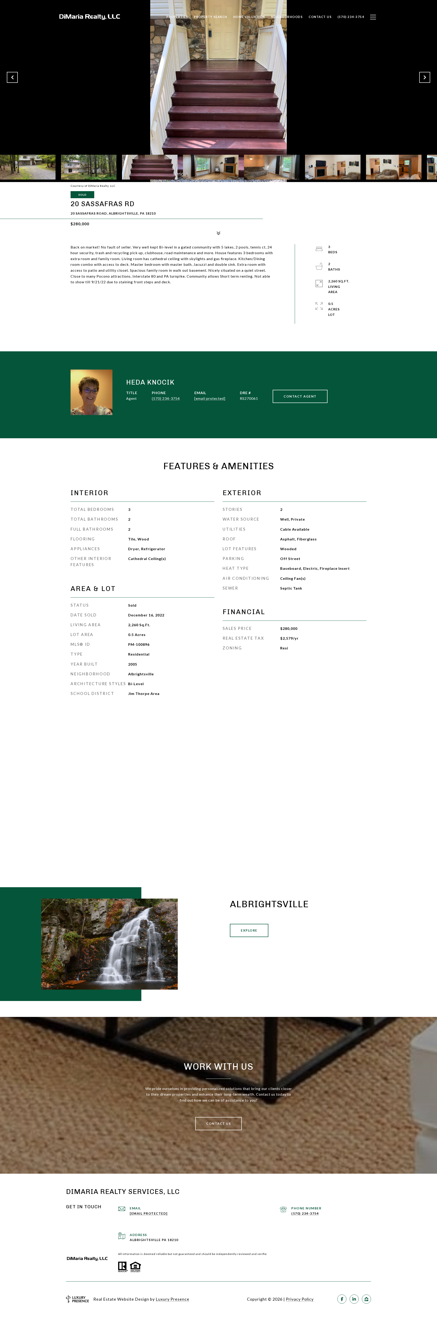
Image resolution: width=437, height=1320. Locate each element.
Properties (177, 17)
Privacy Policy (300, 1299)
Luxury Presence (172, 1299)
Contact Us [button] (218, 1123)
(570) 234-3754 (166, 398)
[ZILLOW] (366, 1299)
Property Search (210, 17)
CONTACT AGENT (300, 396)
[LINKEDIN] (354, 1299)
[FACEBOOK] (341, 1299)
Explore (249, 930)
